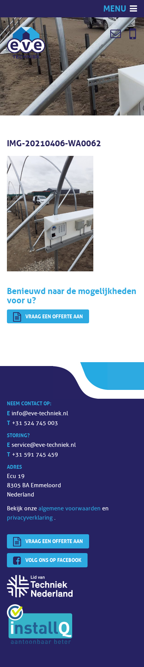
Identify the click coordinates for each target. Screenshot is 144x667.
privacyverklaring (30, 518)
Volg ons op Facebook (53, 560)
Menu (115, 8)
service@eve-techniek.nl (44, 445)
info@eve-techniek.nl (40, 413)
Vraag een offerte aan (54, 316)
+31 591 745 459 (35, 454)
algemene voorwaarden (70, 508)
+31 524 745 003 (35, 423)
